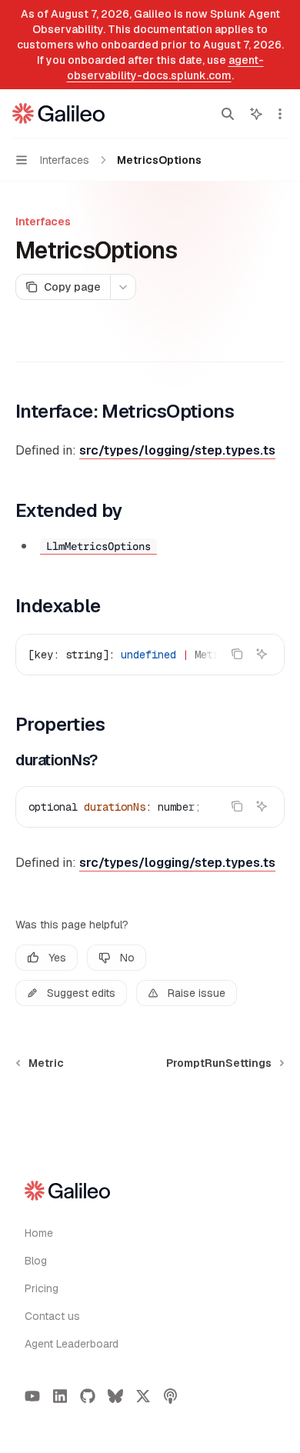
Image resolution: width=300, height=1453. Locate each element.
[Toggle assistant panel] (256, 114)
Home (39, 1233)
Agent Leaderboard (71, 1344)
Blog (36, 1261)
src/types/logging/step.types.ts (177, 450)
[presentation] (150, 655)
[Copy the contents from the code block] (237, 654)
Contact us (52, 1316)
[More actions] (280, 114)
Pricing (41, 1288)
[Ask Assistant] (262, 654)
